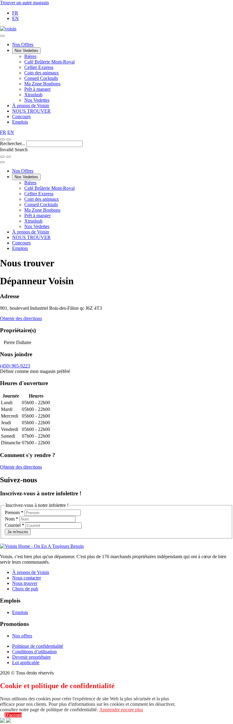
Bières (30, 56)
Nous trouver (24, 583)
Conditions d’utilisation (34, 651)
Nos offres (22, 635)
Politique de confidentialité (37, 646)
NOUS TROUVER (31, 111)
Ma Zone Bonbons (42, 83)
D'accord (13, 715)
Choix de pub (25, 588)
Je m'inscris (17, 532)
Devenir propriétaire (31, 657)
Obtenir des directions (21, 318)
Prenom (14, 512)
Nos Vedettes (26, 50)
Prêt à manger (37, 89)
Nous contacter (26, 577)
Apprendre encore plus (121, 709)
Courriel (14, 525)
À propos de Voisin (30, 105)
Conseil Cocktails (41, 78)
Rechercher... (13, 143)
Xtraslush (33, 94)
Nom (11, 518)
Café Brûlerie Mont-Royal (49, 61)
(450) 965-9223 (15, 365)
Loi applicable (25, 662)
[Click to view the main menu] (2, 139)
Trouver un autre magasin (24, 2)
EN (15, 18)
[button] (8, 139)
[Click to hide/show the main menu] (2, 36)
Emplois (20, 122)
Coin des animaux (41, 72)
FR (15, 12)
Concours (21, 116)
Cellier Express (38, 67)
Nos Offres (22, 44)
